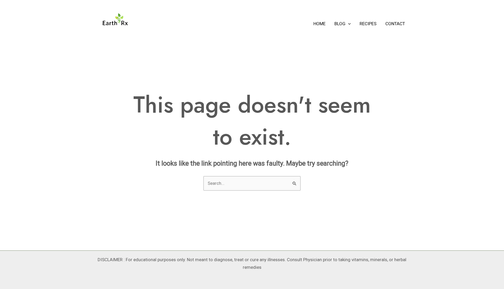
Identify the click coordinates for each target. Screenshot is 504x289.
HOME (319, 23)
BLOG (339, 23)
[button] (348, 23)
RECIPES (368, 23)
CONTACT (395, 23)
